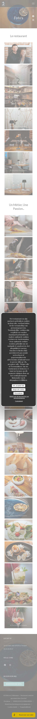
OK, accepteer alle (18, 385)
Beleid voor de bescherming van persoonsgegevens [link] (19, 397)
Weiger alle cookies (18, 389)
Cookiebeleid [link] (19, 401)
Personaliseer (18, 393)
